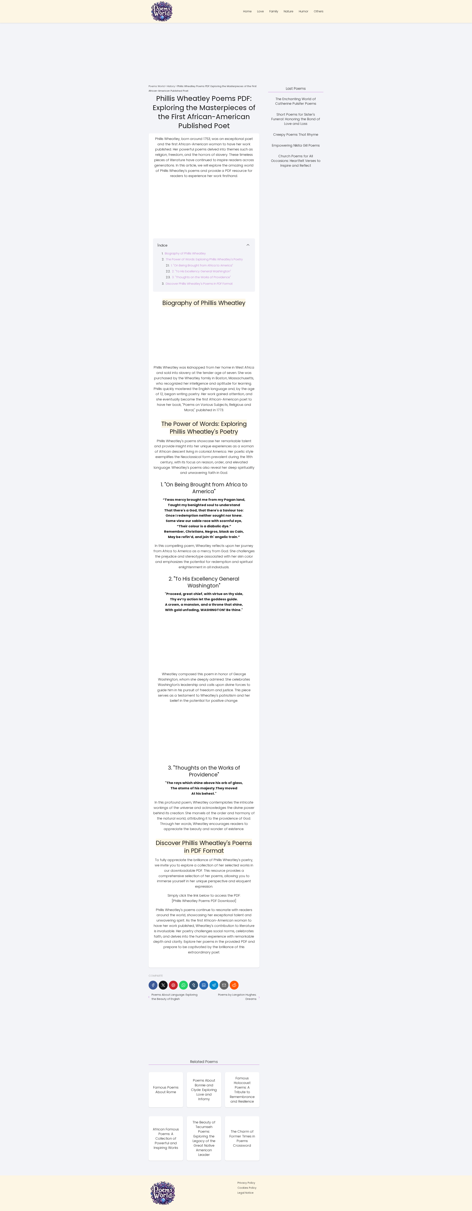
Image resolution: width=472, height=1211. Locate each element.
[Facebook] (153, 985)
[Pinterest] (173, 985)
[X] (163, 985)
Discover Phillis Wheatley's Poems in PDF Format (199, 284)
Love (260, 11)
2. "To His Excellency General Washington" (201, 271)
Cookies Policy (246, 1188)
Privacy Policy (246, 1183)
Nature (288, 11)
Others (318, 11)
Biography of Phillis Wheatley (185, 253)
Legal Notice (245, 1193)
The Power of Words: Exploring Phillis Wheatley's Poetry (204, 259)
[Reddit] (234, 985)
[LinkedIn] (203, 985)
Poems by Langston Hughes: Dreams (237, 997)
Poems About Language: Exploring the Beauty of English (174, 997)
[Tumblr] (193, 985)
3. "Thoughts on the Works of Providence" (201, 277)
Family (273, 11)
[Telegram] (213, 985)
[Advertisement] (236, 54)
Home (247, 11)
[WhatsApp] (183, 985)
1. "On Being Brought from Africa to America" (202, 265)
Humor (303, 11)
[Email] (224, 985)
